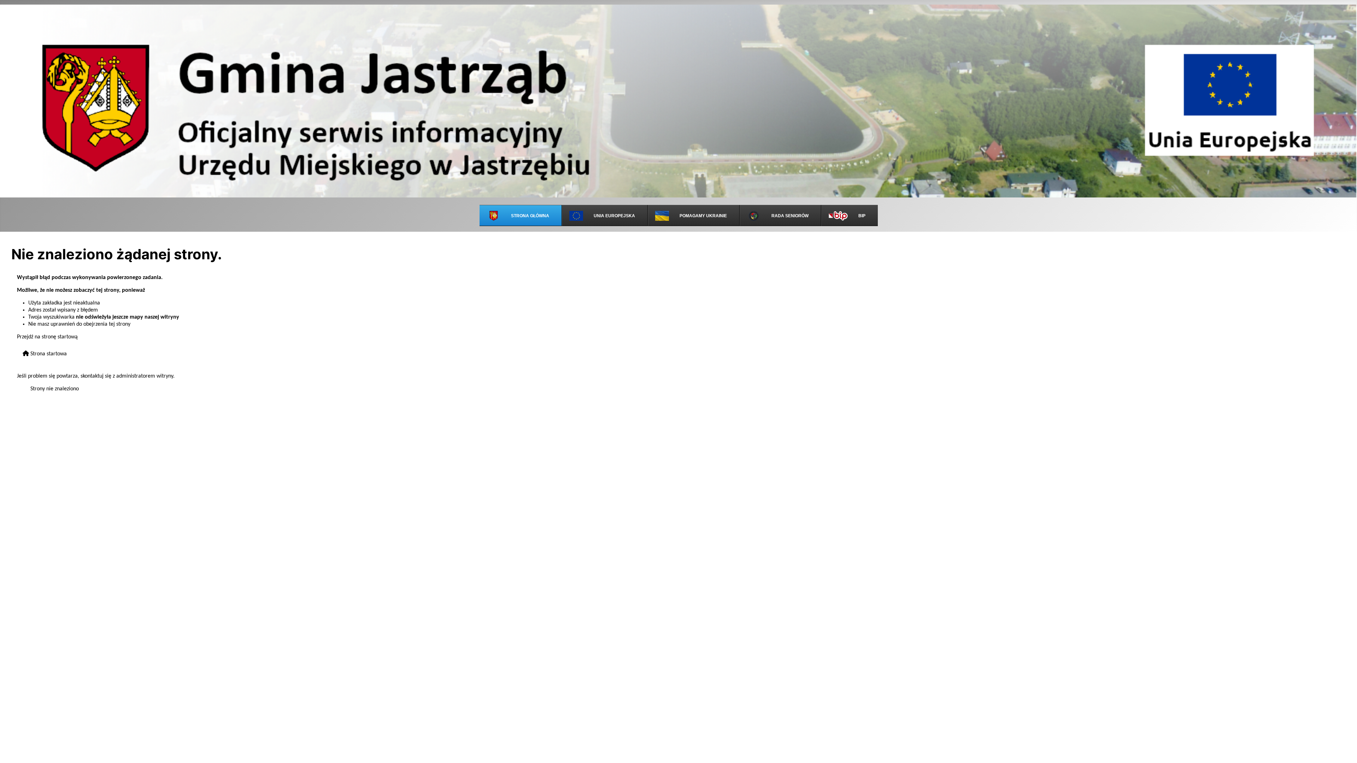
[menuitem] (521, 215)
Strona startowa (48, 354)
